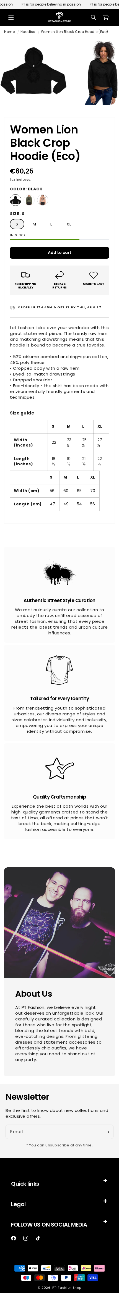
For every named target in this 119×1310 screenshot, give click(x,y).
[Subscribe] (107, 1132)
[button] (11, 17)
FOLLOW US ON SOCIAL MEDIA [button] (49, 1224)
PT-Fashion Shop (66, 1287)
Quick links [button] (25, 1184)
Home (9, 31)
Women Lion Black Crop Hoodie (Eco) (74, 31)
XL (69, 224)
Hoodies (27, 31)
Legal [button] (18, 1204)
